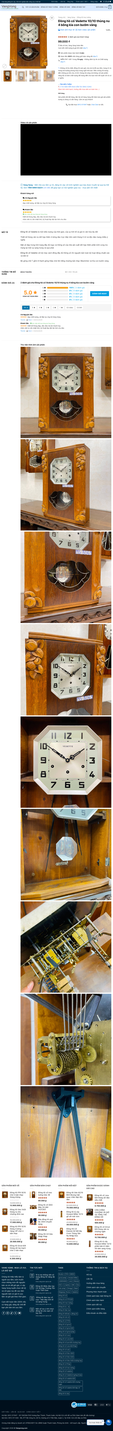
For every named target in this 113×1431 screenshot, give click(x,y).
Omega (70, 1288)
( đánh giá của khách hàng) (78, 37)
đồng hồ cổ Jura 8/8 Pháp (67, 1346)
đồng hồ (74, 1314)
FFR (66, 1274)
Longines (67, 1285)
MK (73, 1285)
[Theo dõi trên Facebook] (104, 1)
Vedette (75, 1292)
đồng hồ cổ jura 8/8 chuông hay (69, 1342)
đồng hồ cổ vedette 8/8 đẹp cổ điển (69, 1389)
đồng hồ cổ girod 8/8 (66, 1328)
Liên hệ (62, 1)
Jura (70, 1281)
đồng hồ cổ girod (65, 1324)
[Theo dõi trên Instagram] (106, 1)
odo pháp (62, 1288)
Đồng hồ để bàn (64, 1314)
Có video (70, 307)
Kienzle (76, 1281)
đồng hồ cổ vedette (65, 1371)
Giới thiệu (54, 1)
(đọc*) (85, 48)
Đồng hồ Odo (65, 7)
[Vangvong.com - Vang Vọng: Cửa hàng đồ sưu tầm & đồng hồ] (10, 7)
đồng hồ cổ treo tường (66, 1368)
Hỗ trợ (89, 1275)
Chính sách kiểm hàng (95, 1309)
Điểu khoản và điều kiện (96, 1313)
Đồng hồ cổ (63, 1295)
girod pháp (62, 1277)
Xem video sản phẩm (86, 30)
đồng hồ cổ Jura (64, 1335)
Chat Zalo (94, 104)
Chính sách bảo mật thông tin (98, 1296)
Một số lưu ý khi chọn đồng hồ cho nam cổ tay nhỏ (45, 1311)
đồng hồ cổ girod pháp (66, 1332)
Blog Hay (70, 1)
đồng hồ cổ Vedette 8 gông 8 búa (70, 1375)
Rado (76, 1288)
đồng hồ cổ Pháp (64, 1364)
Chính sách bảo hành (95, 1300)
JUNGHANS (63, 1281)
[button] (94, 1)
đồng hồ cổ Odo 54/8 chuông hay (70, 1360)
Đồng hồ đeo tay (78, 7)
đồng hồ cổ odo (64, 1349)
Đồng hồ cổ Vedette (29, 232)
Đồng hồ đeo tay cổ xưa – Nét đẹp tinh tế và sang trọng (44, 1299)
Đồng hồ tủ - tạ (64, 1306)
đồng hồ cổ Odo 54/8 (66, 1357)
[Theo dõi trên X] (15, 1313)
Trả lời (23, 320)
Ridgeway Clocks (64, 1292)
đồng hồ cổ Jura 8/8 (66, 1339)
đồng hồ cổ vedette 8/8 (67, 1378)
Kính (60, 1285)
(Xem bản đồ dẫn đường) (85, 1415)
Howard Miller (73, 1277)
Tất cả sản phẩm (32, 7)
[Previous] (6, 42)
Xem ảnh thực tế (67, 30)
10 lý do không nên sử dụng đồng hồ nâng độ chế (45, 1277)
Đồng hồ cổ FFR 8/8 (66, 1299)
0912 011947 (82, 104)
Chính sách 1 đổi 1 (82, 1)
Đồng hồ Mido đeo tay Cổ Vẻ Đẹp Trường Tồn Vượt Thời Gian (45, 1288)
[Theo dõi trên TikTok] (108, 1)
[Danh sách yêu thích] (101, 1)
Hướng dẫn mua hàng (95, 1283)
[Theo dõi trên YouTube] (110, 1)
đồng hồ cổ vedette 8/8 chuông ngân (69, 1383)
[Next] (51, 42)
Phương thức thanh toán (96, 1292)
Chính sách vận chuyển (96, 1287)
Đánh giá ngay (99, 293)
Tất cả (26, 307)
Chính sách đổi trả (94, 1304)
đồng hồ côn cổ (64, 1317)
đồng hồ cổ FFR (64, 1321)
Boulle (61, 1274)
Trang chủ (61, 17)
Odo (77, 1285)
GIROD (72, 1274)
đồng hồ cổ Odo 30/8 (66, 1353)
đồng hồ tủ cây (64, 1393)
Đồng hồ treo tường (49, 7)
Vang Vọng (71, 17)
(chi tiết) (46, 188)
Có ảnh (79, 307)
